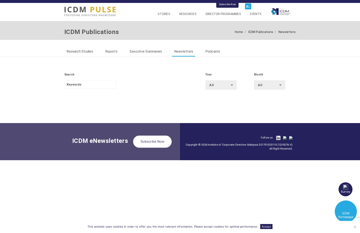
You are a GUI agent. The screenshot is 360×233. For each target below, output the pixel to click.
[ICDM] (90, 11)
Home (239, 32)
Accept (266, 226)
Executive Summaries (146, 51)
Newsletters (183, 51)
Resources (187, 14)
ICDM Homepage (345, 215)
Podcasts (212, 51)
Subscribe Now (227, 4)
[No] (355, 227)
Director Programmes (223, 14)
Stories (164, 14)
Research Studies (79, 51)
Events (255, 14)
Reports (111, 51)
